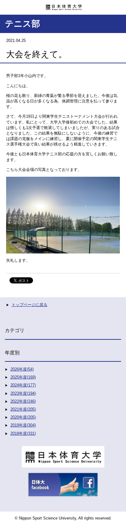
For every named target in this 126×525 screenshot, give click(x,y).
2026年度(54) (22, 369)
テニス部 (22, 23)
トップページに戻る (29, 304)
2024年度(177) (23, 385)
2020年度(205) (23, 417)
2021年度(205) (23, 409)
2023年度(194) (23, 393)
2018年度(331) (23, 433)
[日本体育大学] (63, 5)
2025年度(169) (23, 377)
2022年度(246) (23, 401)
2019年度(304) (23, 425)
